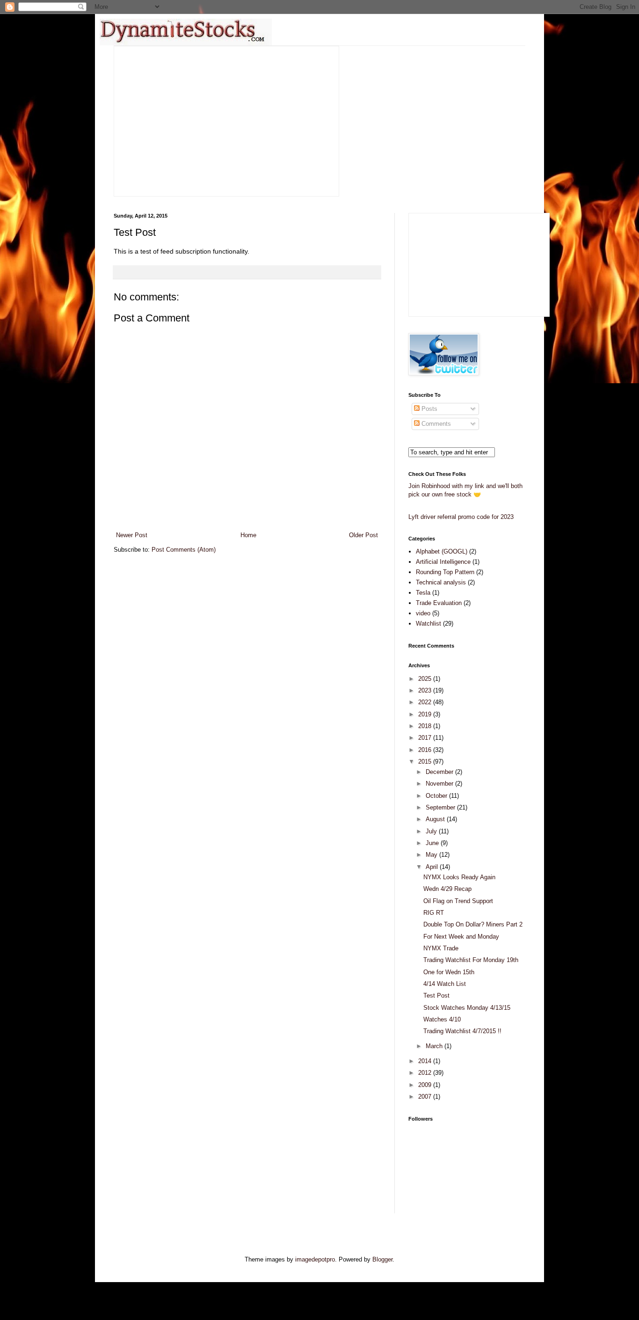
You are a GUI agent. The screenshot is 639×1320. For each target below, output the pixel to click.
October (437, 795)
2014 (425, 1061)
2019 (425, 714)
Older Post (363, 535)
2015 (425, 761)
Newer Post (131, 535)
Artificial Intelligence (443, 561)
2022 (425, 702)
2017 (425, 737)
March (435, 1046)
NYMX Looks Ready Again (459, 877)
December (440, 771)
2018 (425, 725)
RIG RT (433, 912)
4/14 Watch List (444, 983)
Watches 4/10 (442, 1019)
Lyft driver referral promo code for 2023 (461, 516)
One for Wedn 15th (448, 972)
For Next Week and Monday (461, 936)
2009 (425, 1084)
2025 (425, 678)
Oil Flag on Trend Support (458, 900)
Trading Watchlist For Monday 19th (470, 959)
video (423, 613)
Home (248, 535)
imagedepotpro (315, 1259)
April (433, 866)
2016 (425, 749)
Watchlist (428, 623)
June (433, 842)
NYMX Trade (440, 948)
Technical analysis (441, 582)
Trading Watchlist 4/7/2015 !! (462, 1031)
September (441, 807)
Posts (428, 408)
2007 (425, 1096)
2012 (425, 1072)
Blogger (382, 1259)
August (436, 819)
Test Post (436, 995)
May (432, 854)
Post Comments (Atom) (184, 549)
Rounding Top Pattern (445, 572)
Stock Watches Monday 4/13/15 (466, 1007)
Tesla (423, 592)
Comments (435, 423)
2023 (425, 690)
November (440, 783)
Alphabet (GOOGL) (441, 551)
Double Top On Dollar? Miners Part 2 (473, 924)
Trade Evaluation (439, 602)
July (432, 831)
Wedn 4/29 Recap (447, 888)
